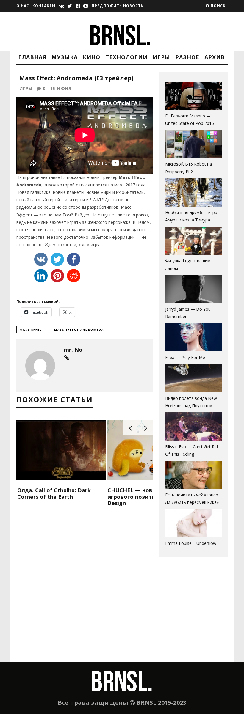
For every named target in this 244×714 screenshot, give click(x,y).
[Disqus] (84, 585)
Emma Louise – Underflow (190, 543)
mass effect (32, 329)
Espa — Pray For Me (185, 357)
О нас (22, 5)
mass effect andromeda (79, 329)
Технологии (126, 57)
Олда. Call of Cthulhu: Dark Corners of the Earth (54, 493)
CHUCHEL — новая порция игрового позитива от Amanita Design (150, 497)
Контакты (44, 5)
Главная (32, 57)
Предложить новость (117, 5)
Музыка (64, 57)
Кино (91, 57)
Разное (187, 57)
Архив (214, 57)
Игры (161, 57)
